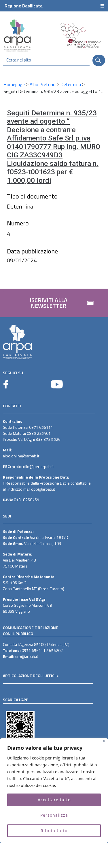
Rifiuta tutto (54, 830)
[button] (54, 302)
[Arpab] (17, 35)
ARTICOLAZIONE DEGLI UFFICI (29, 676)
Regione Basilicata (24, 5)
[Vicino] (104, 741)
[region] (54, 790)
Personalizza (54, 815)
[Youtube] (57, 384)
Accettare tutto (54, 799)
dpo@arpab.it (43, 489)
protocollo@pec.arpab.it (33, 466)
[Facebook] (6, 384)
